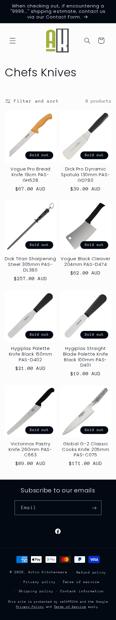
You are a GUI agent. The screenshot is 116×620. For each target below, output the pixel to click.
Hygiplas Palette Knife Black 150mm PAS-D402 (30, 354)
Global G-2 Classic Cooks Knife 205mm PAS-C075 (85, 449)
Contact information (82, 591)
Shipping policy (36, 591)
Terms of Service (70, 607)
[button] (12, 40)
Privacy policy (39, 582)
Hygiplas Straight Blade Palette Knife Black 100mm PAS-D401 (85, 357)
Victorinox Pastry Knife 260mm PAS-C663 (30, 449)
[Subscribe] (94, 507)
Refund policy (91, 572)
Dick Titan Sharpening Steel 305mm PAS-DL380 (30, 264)
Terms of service (81, 582)
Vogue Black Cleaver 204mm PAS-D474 (85, 261)
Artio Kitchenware (48, 572)
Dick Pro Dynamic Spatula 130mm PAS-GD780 (85, 174)
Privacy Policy (30, 607)
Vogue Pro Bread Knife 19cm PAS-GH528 (30, 174)
